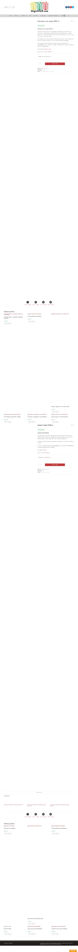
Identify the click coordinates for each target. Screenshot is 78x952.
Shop (40, 943)
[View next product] (73, 21)
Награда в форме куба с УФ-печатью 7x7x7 (60, 406)
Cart (52, 944)
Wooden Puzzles (69, 943)
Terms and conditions (57, 944)
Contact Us (45, 450)
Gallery (53, 943)
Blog (50, 943)
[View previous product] (71, 21)
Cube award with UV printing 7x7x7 (35, 918)
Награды (44, 71)
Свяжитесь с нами (47, 49)
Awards (43, 69)
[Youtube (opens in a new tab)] (71, 7)
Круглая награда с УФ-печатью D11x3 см (59, 416)
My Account (41, 944)
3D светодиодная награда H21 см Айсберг (12, 416)
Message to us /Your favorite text (44, 56)
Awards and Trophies (57, 943)
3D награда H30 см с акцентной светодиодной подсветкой (13, 317)
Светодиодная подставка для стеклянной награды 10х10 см (59, 805)
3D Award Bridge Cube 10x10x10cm (58, 828)
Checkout (50, 944)
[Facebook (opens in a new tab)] (66, 7)
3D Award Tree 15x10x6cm (9, 828)
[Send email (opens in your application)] (73, 7)
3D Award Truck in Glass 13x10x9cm (59, 928)
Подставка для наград (50, 71)
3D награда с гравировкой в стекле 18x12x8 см (37, 416)
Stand (41, 71)
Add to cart (55, 63)
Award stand (42, 472)
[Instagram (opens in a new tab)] (68, 7)
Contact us (47, 943)
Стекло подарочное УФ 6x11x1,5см (34, 316)
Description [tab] (39, 792)
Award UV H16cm (7, 928)
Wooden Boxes (64, 943)
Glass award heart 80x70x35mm (35, 928)
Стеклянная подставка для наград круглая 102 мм (13, 804)
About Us (43, 943)
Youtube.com (50, 51)
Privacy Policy (45, 944)
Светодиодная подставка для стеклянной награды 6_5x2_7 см (36, 805)
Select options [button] (8, 323)
